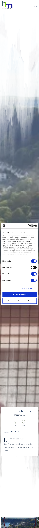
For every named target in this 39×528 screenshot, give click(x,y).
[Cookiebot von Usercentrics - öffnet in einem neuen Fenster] (28, 225)
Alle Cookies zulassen (19, 294)
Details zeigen (27, 288)
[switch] (34, 267)
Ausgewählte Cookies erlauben (19, 301)
